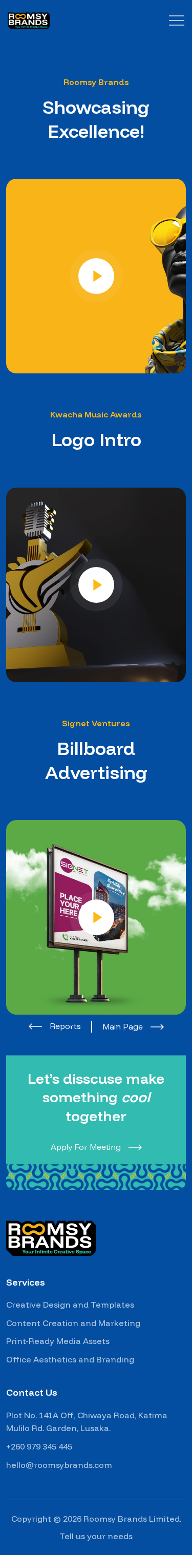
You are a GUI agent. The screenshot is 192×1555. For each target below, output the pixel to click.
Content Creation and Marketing (73, 1323)
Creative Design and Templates (70, 1304)
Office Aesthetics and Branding (70, 1359)
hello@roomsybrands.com (59, 1465)
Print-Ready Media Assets (58, 1341)
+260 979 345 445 (39, 1446)
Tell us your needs (96, 1536)
